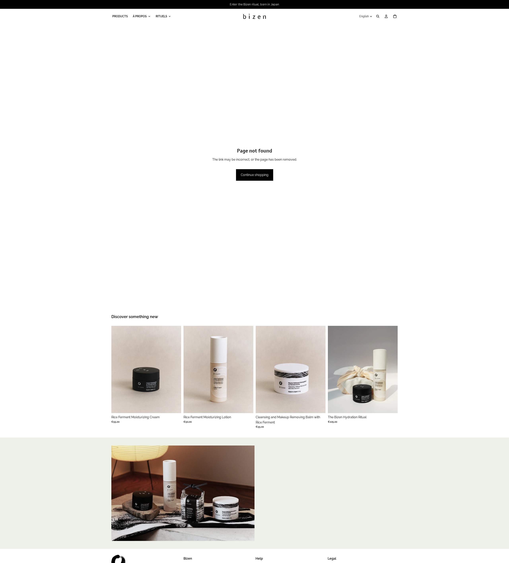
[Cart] (394, 16)
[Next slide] (175, 369)
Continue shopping (254, 175)
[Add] (175, 407)
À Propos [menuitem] (140, 16)
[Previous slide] (117, 369)
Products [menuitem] (120, 16)
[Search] (377, 16)
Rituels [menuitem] (161, 16)
